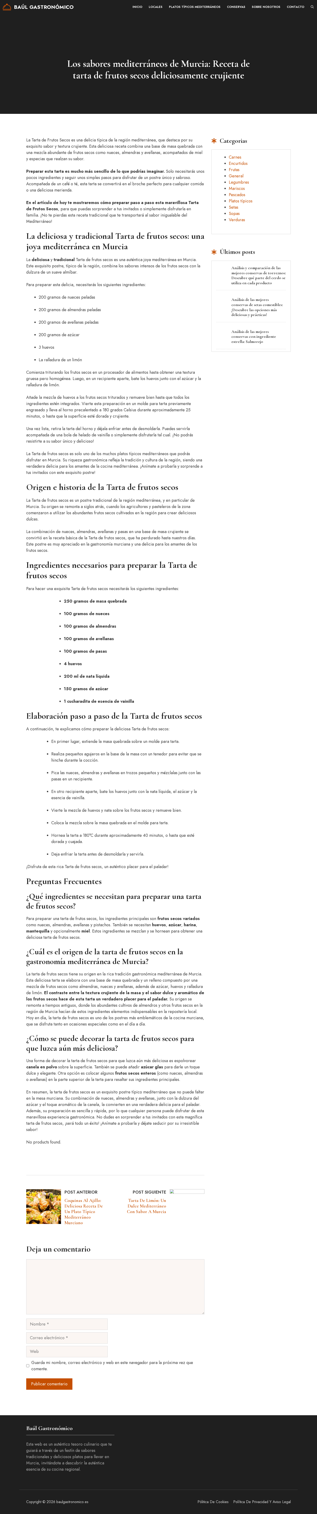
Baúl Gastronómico (44, 7)
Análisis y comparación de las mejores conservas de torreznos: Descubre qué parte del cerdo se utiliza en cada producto (258, 275)
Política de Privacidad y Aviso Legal (262, 1501)
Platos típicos (240, 201)
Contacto (295, 7)
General (236, 176)
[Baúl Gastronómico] (7, 7)
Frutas (234, 170)
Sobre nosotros (266, 7)
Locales (155, 7)
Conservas (236, 7)
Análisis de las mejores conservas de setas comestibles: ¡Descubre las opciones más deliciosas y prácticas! (257, 307)
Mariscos (237, 188)
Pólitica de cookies (213, 1501)
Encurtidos (238, 163)
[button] (312, 7)
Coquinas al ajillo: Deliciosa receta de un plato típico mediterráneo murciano (84, 1212)
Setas (233, 207)
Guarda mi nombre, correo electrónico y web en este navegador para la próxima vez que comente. (112, 1366)
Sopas (234, 214)
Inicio (137, 7)
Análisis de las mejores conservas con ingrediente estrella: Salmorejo (253, 336)
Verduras (237, 220)
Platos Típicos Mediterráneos (194, 7)
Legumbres (239, 182)
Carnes (235, 157)
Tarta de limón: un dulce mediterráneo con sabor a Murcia (146, 1206)
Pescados (237, 195)
